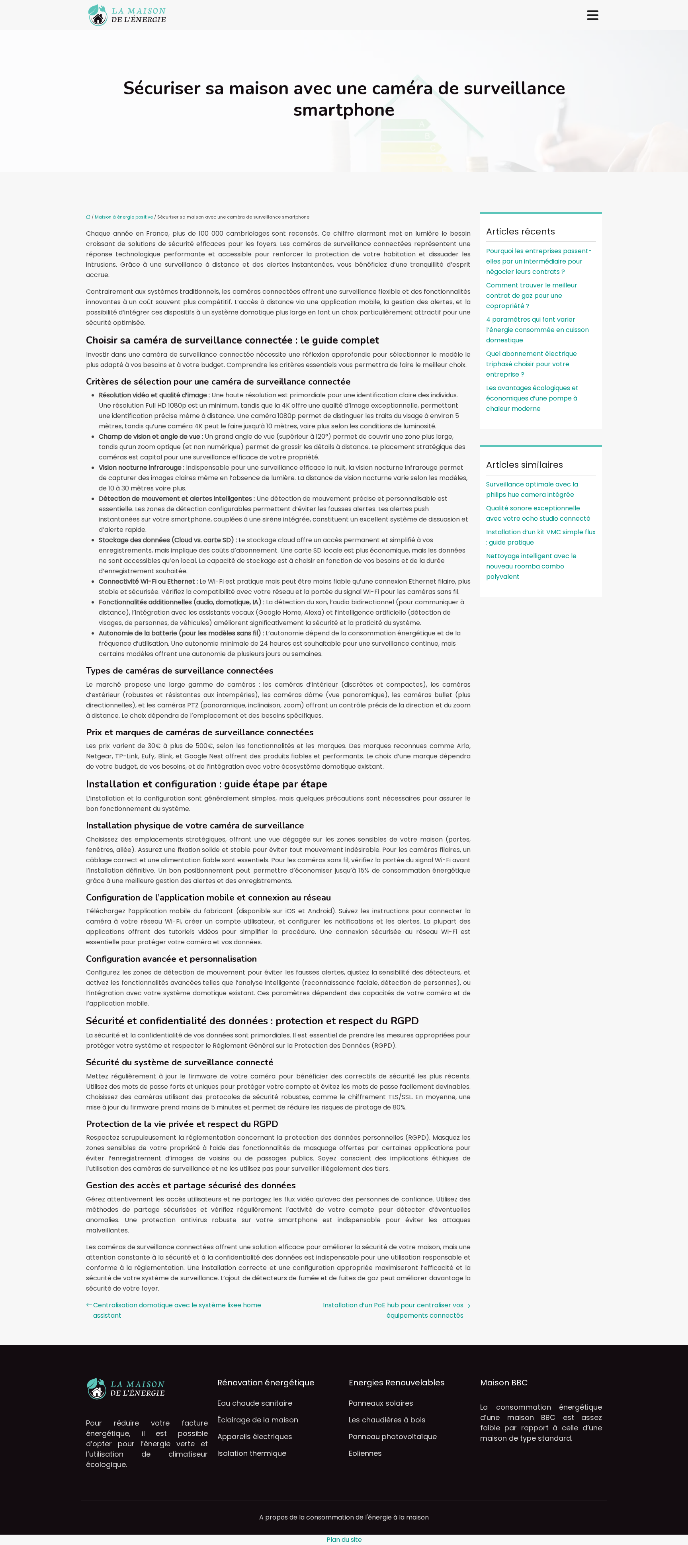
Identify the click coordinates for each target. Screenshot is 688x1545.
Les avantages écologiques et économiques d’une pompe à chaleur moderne (532, 398)
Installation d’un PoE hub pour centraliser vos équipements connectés (393, 1310)
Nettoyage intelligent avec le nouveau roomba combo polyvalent (531, 566)
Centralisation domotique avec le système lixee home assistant (177, 1310)
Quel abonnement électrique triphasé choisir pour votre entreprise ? (531, 364)
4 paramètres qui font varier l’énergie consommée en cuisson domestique (537, 330)
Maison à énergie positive (124, 217)
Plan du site (344, 1539)
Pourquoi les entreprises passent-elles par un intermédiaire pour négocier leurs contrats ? (539, 261)
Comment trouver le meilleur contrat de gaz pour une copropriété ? (531, 296)
